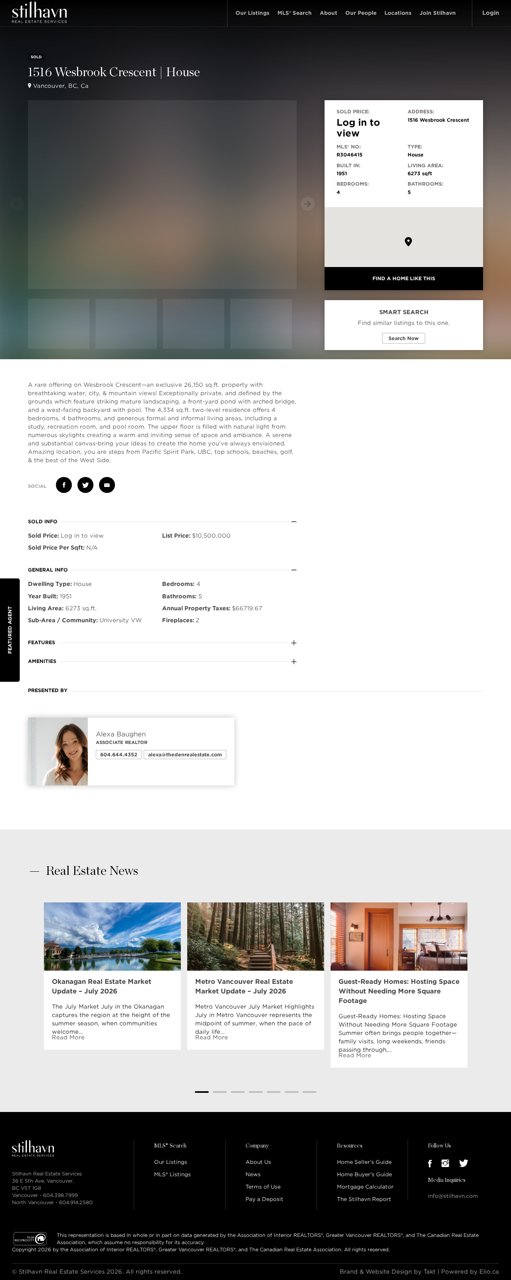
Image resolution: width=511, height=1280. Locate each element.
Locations (398, 13)
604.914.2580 (76, 1202)
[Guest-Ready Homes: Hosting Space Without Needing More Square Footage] (399, 936)
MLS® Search (294, 13)
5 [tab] (274, 1092)
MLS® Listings (172, 1174)
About (328, 13)
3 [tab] (238, 1092)
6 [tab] (292, 1092)
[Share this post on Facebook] (64, 485)
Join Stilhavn (438, 13)
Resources (349, 1146)
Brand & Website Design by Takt (388, 1271)
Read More (68, 1037)
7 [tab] (310, 1092)
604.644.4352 (118, 755)
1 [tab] (202, 1092)
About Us (258, 1162)
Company (257, 1146)
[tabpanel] (112, 976)
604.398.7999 (60, 1195)
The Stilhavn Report (364, 1199)
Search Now (403, 338)
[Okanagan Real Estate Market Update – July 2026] (112, 936)
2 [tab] (220, 1092)
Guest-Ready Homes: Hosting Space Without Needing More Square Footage (399, 991)
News (253, 1174)
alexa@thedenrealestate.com (185, 755)
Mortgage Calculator (365, 1187)
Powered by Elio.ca (470, 1271)
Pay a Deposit (264, 1199)
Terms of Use (263, 1187)
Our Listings (252, 13)
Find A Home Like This (403, 278)
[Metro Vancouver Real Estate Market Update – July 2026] (255, 936)
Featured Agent (10, 630)
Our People (360, 13)
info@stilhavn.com (453, 1196)
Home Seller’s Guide (364, 1162)
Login (490, 13)
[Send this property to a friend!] (107, 485)
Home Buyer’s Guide (364, 1174)
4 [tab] (256, 1092)
